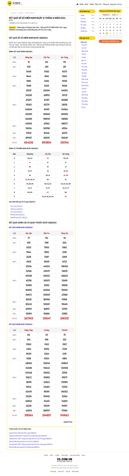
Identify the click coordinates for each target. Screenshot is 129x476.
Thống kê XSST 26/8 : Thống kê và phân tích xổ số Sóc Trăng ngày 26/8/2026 (30, 444)
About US (61, 471)
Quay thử (113, 4)
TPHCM (64, 330)
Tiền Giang (85, 104)
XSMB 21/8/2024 (20, 215)
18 (103, 30)
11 (103, 27)
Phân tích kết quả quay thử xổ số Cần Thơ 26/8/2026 (24, 441)
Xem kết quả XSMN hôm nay (110, 41)
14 (113, 27)
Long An (84, 92)
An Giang (84, 73)
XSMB (81, 4)
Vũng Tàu (64, 233)
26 (106, 33)
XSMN (92, 4)
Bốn (107, 18)
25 (103, 33)
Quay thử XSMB (75, 455)
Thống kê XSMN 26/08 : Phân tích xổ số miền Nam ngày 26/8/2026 (28, 436)
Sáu (113, 18)
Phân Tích (98, 4)
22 (117, 30)
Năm (110, 18)
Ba (103, 18)
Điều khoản (75, 471)
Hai (100, 18)
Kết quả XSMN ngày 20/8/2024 (21, 227)
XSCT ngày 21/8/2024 (16, 206)
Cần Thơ (47, 57)
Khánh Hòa (84, 31)
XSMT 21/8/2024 (22, 217)
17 (100, 30)
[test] (100, 15)
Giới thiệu (53, 471)
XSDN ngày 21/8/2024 (16, 209)
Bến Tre (46, 233)
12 (106, 27)
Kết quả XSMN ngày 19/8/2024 (20, 324)
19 (106, 30)
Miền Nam (84, 42)
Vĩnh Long (85, 82)
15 (117, 27)
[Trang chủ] (77, 4)
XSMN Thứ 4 (13, 42)
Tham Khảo (64, 455)
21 (113, 30)
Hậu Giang (85, 98)
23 (120, 30)
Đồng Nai (28, 57)
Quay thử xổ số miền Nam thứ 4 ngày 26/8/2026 (22, 433)
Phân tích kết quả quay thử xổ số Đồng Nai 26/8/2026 (24, 447)
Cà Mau (46, 330)
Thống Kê (106, 4)
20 (110, 30)
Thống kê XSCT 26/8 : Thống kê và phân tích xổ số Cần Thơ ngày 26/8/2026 (30, 439)
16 (120, 27)
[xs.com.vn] (14, 5)
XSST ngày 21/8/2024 (16, 212)
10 (100, 27)
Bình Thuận (85, 79)
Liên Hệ (68, 471)
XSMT (86, 4)
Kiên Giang (85, 101)
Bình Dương (85, 85)
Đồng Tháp (29, 330)
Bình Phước (85, 95)
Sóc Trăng (64, 57)
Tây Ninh (84, 76)
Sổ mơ (119, 4)
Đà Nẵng (83, 28)
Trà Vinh (84, 89)
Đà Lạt (83, 107)
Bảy (117, 18)
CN (120, 18)
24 (100, 33)
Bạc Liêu (29, 233)
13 (110, 27)
